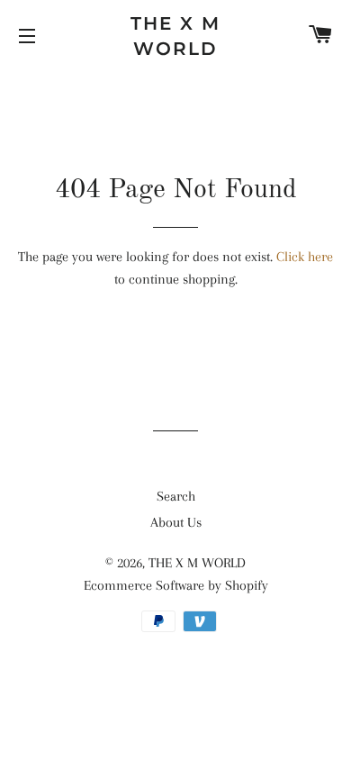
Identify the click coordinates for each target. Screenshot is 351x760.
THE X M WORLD (175, 36)
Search (176, 496)
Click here (304, 257)
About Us (176, 522)
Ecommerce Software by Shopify (176, 585)
